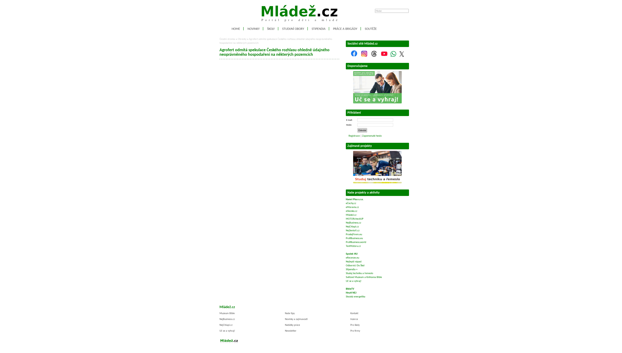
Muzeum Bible (227, 313)
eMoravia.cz (352, 207)
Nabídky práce (292, 325)
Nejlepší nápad (353, 261)
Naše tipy (290, 313)
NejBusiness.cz (353, 223)
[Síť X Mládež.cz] (402, 56)
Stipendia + (351, 269)
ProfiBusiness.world (356, 242)
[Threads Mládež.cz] (374, 56)
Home (236, 29)
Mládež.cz (351, 215)
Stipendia (319, 29)
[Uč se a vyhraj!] (377, 102)
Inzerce (354, 319)
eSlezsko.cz (351, 211)
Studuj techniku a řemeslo (359, 273)
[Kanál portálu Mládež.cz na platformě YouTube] (384, 56)
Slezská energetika (355, 296)
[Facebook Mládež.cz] (354, 56)
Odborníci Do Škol (355, 265)
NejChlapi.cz (352, 226)
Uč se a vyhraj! (353, 281)
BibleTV (350, 289)
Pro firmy (355, 331)
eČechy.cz (351, 203)
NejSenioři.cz (352, 230)
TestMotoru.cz (353, 246)
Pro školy (355, 325)
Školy (271, 29)
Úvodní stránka (227, 39)
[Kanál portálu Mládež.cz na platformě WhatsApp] (393, 56)
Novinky (254, 29)
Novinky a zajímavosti (296, 319)
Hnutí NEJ (351, 293)
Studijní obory (293, 29)
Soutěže (371, 29)
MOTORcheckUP (354, 219)
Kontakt (354, 313)
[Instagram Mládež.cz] (364, 56)
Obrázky (242, 39)
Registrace (354, 136)
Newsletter (290, 331)
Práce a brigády (345, 29)
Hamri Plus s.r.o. (354, 199)
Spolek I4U (351, 254)
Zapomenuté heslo (372, 136)
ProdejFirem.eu (354, 234)
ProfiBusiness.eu (354, 238)
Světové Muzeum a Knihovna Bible (364, 277)
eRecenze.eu (352, 258)
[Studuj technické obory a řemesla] (377, 182)
